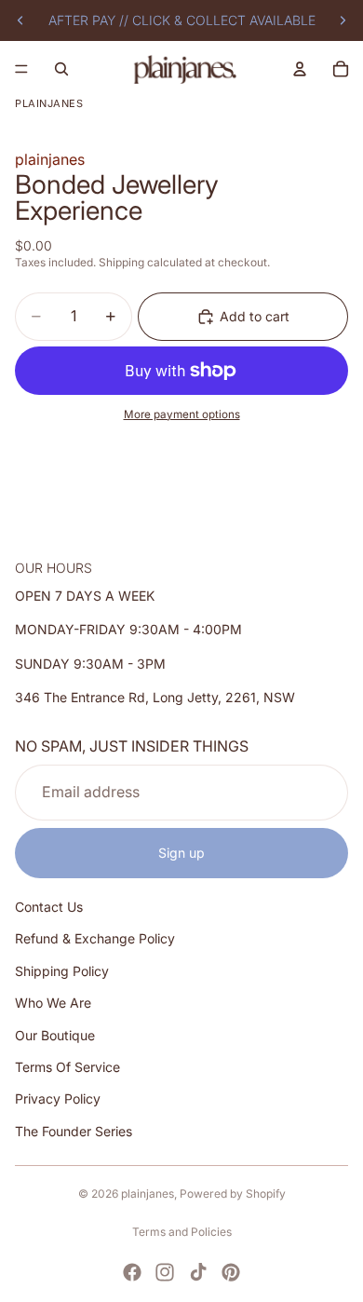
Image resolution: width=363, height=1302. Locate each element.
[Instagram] (165, 1272)
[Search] (61, 68)
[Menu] (21, 68)
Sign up (181, 852)
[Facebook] (132, 1272)
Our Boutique (55, 1034)
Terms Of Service (67, 1067)
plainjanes (147, 1193)
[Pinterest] (231, 1272)
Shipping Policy (62, 970)
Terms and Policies (182, 1232)
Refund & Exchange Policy (95, 938)
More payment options (182, 414)
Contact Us (49, 907)
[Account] (299, 68)
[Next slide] (342, 20)
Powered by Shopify (233, 1193)
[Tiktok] (198, 1272)
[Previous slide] (20, 20)
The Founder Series (73, 1130)
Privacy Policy (58, 1098)
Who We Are (53, 1002)
